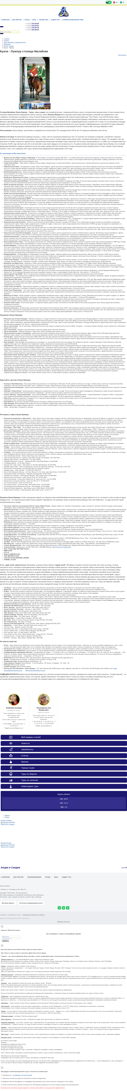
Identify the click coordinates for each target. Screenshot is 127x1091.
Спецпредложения (34, 877)
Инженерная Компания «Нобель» (34, 915)
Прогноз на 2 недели (7, 824)
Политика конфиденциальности (31, 903)
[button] (28, 106)
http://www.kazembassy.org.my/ (35, 670)
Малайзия (7, 44)
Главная (6, 39)
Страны (27, 19)
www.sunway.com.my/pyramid (61, 547)
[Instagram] (63, 907)
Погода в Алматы (6, 820)
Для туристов (17, 19)
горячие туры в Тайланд (33, 897)
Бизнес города (8, 46)
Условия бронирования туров (72, 19)
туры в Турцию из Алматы (16, 897)
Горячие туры (43, 19)
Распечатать (122, 55)
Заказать (5, 940)
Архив (123, 867)
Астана (7, 817)
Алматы (7, 815)
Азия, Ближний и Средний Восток (15, 42)
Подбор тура (55, 19)
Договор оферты (8, 903)
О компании (5, 19)
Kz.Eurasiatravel (63, 12)
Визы (34, 19)
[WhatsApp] (59, 907)
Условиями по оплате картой (22, 1075)
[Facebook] (67, 907)
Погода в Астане (6, 843)
